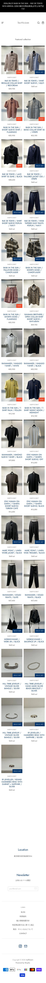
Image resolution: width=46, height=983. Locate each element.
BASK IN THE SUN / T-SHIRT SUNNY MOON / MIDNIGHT (34, 410)
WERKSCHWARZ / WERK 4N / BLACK (12, 640)
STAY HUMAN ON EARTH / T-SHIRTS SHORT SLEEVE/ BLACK (34, 503)
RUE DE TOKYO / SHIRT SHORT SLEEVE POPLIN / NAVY (12, 223)
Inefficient (11, 636)
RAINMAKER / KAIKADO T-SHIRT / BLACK (34, 364)
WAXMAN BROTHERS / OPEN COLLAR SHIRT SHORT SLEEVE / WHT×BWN (34, 318)
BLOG (23, 912)
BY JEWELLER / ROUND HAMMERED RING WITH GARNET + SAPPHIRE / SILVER (12, 783)
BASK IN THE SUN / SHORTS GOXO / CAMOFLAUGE (34, 270)
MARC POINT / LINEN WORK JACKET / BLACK (12, 551)
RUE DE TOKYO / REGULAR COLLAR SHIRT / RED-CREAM (11, 83)
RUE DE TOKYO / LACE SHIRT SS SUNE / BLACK (12, 175)
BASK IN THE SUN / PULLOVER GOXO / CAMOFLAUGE (11, 270)
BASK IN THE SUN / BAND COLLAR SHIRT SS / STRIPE (34, 130)
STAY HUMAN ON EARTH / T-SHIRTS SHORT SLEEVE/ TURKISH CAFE (11, 505)
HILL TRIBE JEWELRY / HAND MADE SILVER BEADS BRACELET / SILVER (34, 687)
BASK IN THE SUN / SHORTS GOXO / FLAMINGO (11, 317)
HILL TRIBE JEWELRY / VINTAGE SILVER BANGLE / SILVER (12, 686)
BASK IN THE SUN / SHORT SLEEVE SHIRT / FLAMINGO (12, 130)
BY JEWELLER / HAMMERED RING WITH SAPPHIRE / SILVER (34, 735)
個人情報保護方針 (23, 920)
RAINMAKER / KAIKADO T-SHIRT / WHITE (12, 364)
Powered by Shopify (23, 963)
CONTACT (23, 933)
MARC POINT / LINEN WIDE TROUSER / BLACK (34, 551)
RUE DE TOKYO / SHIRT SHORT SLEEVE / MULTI (34, 82)
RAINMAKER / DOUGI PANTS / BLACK (34, 596)
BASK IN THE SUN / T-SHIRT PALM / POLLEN (11, 409)
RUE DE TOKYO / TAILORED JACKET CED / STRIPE (34, 176)
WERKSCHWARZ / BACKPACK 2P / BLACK (34, 640)
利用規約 (23, 916)
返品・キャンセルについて (23, 929)
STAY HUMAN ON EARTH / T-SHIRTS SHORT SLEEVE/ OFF (34, 457)
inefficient (11, 77)
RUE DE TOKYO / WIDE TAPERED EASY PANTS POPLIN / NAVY (34, 223)
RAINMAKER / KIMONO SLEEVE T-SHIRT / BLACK (11, 455)
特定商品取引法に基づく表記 (23, 925)
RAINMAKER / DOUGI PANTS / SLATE (12, 596)
